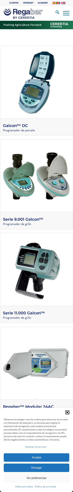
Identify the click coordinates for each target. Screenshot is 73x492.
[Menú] (64, 13)
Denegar (36, 467)
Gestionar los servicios (35, 447)
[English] (64, 2)
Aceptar (36, 457)
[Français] (61, 2)
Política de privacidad (45, 487)
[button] (67, 412)
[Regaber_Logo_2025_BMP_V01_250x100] (31, 13)
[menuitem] (14, 3)
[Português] (57, 2)
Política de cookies (24, 487)
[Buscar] (55, 13)
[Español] (54, 2)
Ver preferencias (37, 477)
